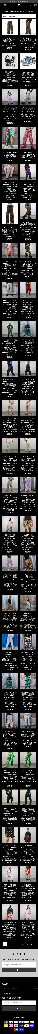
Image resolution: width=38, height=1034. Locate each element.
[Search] (30, 5)
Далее (29, 944)
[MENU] (1, 5)
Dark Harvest (21, 1017)
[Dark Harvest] (19, 5)
